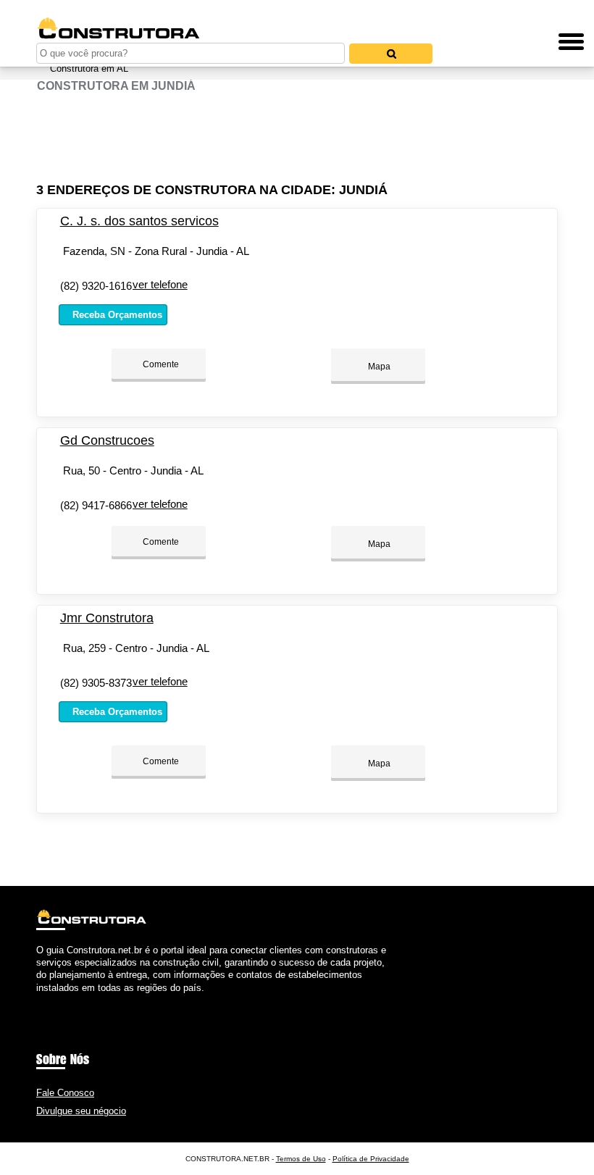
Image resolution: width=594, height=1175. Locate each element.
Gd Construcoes (107, 440)
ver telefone (160, 284)
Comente (160, 364)
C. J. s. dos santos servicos (139, 221)
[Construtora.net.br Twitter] (46, 1000)
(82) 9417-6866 (96, 505)
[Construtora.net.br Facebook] (39, 1000)
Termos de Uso (301, 1159)
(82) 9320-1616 (96, 286)
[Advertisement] (297, 138)
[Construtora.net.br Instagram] (52, 1000)
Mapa (378, 366)
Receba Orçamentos (116, 314)
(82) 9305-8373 (96, 683)
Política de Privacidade (370, 1159)
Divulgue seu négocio (81, 1110)
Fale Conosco (65, 1092)
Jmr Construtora (107, 618)
